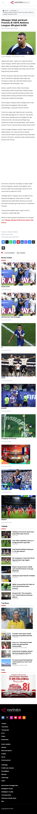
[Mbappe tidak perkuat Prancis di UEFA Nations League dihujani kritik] (17, 618)
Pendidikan (5, 771)
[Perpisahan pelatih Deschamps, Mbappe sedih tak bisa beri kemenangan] (18, 304)
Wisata (3, 747)
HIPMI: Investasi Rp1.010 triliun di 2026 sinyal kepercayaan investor (23, 586)
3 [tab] (18, 699)
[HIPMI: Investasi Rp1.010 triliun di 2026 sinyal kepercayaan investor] (6, 587)
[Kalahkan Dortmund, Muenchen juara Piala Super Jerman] (6, 534)
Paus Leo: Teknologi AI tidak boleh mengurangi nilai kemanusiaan (22, 644)
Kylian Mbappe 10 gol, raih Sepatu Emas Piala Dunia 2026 (17, 285)
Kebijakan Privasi (7, 788)
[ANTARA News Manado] (20, 2)
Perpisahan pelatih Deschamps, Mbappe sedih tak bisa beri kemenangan (18, 316)
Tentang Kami (6, 795)
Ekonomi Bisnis (6, 750)
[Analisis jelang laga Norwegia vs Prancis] (15, 454)
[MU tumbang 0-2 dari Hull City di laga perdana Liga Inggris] (6, 561)
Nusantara (4, 739)
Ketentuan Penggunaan (9, 785)
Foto (3, 670)
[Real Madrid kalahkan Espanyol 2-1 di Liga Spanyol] (6, 552)
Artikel (3, 754)
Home (6, 10)
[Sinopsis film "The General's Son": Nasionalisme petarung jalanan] (6, 596)
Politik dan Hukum (7, 768)
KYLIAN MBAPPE (10, 253)
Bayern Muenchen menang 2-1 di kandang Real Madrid (18, 518)
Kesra (3, 757)
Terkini (3, 723)
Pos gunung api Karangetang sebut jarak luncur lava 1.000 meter (22, 662)
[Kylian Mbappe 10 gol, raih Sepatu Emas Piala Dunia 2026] (18, 274)
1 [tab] (13, 699)
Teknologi (4, 777)
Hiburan (4, 774)
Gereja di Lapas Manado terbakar (23, 575)
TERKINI (4, 526)
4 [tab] (21, 699)
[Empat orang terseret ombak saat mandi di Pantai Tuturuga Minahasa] (6, 569)
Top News (5, 603)
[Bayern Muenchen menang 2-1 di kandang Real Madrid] (18, 507)
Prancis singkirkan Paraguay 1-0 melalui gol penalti (17, 407)
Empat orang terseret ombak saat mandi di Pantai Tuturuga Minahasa (22, 569)
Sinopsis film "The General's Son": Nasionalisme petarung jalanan (22, 595)
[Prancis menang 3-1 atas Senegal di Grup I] (16, 479)
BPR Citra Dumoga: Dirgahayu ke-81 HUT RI (18, 693)
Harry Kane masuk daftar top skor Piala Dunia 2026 (18, 377)
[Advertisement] (18, 161)
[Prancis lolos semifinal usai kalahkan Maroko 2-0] (18, 334)
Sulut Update (6, 744)
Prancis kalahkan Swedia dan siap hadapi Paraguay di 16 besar (16, 437)
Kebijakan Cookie (7, 792)
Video (3, 736)
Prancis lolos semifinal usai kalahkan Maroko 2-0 (18, 346)
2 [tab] (16, 699)
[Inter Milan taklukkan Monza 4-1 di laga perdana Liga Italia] (6, 543)
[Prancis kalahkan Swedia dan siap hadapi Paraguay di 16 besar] (18, 426)
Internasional (5, 760)
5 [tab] (24, 699)
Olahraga (14, 10)
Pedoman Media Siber (8, 798)
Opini (3, 781)
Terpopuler (5, 730)
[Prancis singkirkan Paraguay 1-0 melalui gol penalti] (18, 395)
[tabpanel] (18, 686)
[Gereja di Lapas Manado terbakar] (6, 578)
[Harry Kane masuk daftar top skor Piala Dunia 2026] (18, 365)
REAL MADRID (21, 253)
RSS (2, 801)
